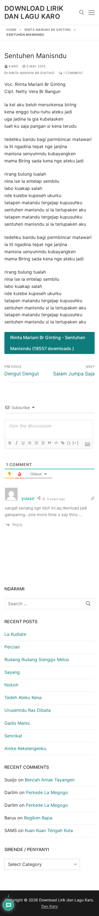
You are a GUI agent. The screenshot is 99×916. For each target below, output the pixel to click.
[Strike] (29, 443)
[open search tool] (81, 12)
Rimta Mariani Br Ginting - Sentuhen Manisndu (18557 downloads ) (47, 343)
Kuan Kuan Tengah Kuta (49, 830)
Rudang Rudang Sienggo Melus (36, 659)
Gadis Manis (17, 723)
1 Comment (72, 73)
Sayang (12, 672)
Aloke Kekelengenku (25, 748)
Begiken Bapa (38, 817)
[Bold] (9, 443)
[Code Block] (56, 443)
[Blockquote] (49, 443)
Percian (12, 647)
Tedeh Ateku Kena (23, 697)
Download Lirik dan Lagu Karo (34, 12)
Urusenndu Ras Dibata (27, 710)
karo (13, 66)
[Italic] (16, 443)
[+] (76, 443)
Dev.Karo (49, 906)
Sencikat (13, 735)
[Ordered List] (36, 443)
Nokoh (11, 685)
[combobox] (49, 604)
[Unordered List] (42, 443)
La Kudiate (15, 634)
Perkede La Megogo (47, 792)
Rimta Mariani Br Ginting (47, 30)
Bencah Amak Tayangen (50, 780)
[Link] (62, 443)
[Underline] (23, 443)
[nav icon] (92, 12)
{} (69, 443)
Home (11, 30)
